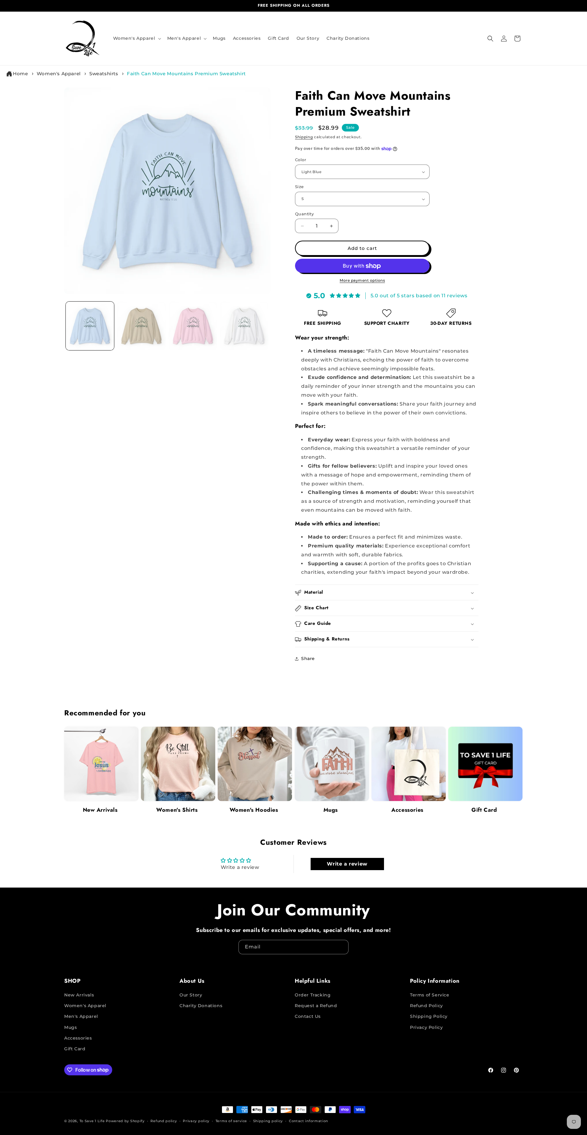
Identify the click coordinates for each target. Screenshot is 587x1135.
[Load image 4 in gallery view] (244, 326)
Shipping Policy (429, 1016)
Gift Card (484, 809)
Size (299, 186)
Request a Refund (316, 1006)
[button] (136, 38)
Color (300, 159)
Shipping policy (268, 1120)
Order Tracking (312, 995)
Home (20, 73)
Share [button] (308, 658)
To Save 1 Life (92, 1121)
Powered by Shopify (125, 1121)
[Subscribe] (341, 947)
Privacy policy (196, 1120)
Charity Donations (200, 1006)
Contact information (308, 1120)
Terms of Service (429, 995)
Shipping (304, 137)
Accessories (407, 809)
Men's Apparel (81, 1016)
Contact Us (308, 1016)
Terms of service (231, 1120)
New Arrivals (100, 809)
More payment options (362, 280)
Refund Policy (426, 1006)
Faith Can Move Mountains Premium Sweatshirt (186, 73)
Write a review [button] (347, 863)
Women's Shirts (177, 809)
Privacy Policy (426, 1027)
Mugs (330, 809)
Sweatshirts (103, 73)
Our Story (190, 995)
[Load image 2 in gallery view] (141, 326)
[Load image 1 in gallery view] (90, 326)
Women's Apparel (59, 73)
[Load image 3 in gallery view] (193, 326)
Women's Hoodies (254, 809)
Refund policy (163, 1120)
